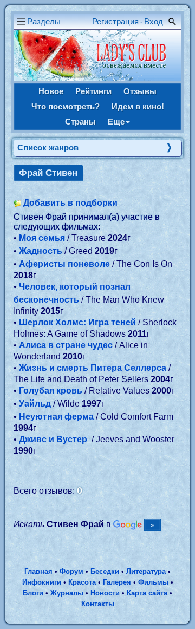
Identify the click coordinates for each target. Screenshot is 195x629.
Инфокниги (41, 582)
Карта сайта (147, 593)
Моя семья (42, 238)
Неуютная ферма (56, 416)
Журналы (66, 593)
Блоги (33, 593)
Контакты (97, 604)
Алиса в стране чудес (66, 345)
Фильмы (153, 582)
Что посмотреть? (65, 106)
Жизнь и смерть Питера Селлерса (92, 367)
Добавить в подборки (70, 202)
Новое (50, 91)
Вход (153, 21)
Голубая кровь (50, 390)
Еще (116, 121)
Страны (80, 121)
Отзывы (140, 91)
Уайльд (35, 403)
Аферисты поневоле (64, 263)
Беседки (104, 571)
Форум (71, 571)
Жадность (40, 250)
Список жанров (48, 147)
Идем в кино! (138, 106)
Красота (82, 582)
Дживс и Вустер (54, 439)
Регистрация (115, 21)
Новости (105, 593)
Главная (38, 571)
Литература (146, 571)
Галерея (117, 582)
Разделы (44, 21)
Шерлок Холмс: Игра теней (77, 322)
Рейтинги (93, 91)
